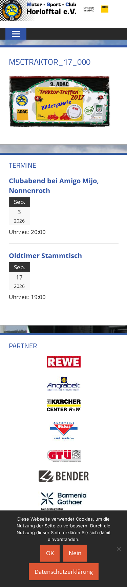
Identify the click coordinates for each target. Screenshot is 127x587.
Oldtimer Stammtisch (45, 255)
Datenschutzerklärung (64, 571)
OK (50, 553)
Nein (75, 553)
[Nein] (118, 548)
